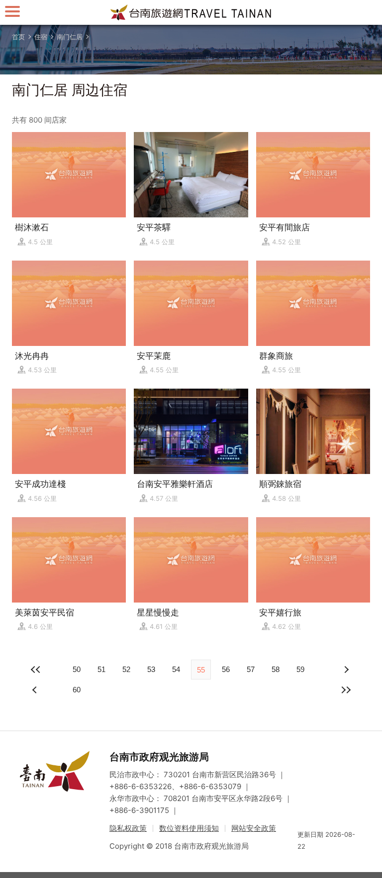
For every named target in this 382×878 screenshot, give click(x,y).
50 (77, 669)
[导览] (12, 11)
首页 (18, 37)
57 (251, 669)
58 (276, 669)
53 (151, 669)
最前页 (36, 669)
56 (226, 669)
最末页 (346, 690)
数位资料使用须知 (189, 828)
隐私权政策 (128, 828)
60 (77, 689)
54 (176, 669)
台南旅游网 (191, 12)
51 (101, 669)
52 (126, 669)
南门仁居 (70, 37)
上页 (346, 669)
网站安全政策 (253, 828)
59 (300, 669)
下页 (36, 690)
